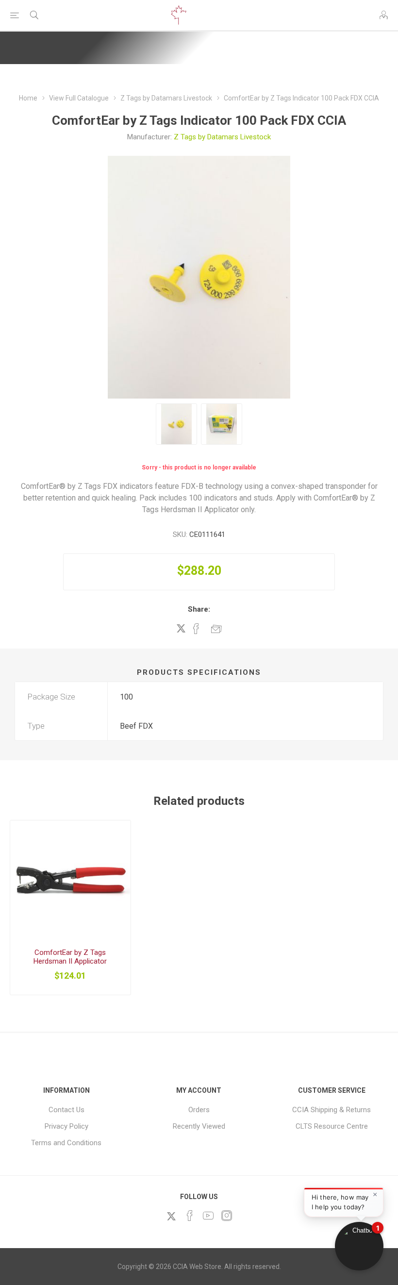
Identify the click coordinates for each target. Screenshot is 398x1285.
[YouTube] (208, 1215)
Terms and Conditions (66, 1142)
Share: (199, 609)
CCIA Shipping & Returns (331, 1109)
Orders (199, 1109)
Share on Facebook (196, 628)
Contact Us (66, 1109)
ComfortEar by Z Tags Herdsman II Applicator (70, 957)
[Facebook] (190, 1215)
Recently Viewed (199, 1126)
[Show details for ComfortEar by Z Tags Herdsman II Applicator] (70, 880)
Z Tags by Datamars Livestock (222, 137)
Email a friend (216, 628)
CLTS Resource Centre (332, 1126)
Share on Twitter (181, 628)
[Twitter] (171, 1216)
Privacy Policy (66, 1126)
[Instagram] (226, 1215)
